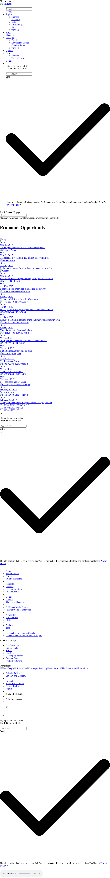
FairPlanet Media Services (17, 607)
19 (10, 405)
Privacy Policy (12, 205)
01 (1, 405)
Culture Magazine (14, 578)
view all (15, 30)
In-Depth (10, 37)
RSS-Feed (10, 620)
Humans (15, 17)
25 (23, 405)
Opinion (9, 50)
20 (12, 405)
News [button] (8, 53)
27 (27, 405)
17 (5, 405)
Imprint (9, 688)
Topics (9, 14)
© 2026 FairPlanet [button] (14, 694)
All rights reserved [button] (14, 699)
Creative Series (18, 45)
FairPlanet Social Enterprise (18, 609)
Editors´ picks (12, 648)
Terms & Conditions (15, 683)
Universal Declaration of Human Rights (24, 635)
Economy (15, 19)
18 (7, 405)
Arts (13, 27)
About (8, 11)
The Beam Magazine (15, 602)
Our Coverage (12, 645)
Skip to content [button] (7, 1)
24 (21, 405)
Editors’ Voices (12, 573)
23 (19, 405)
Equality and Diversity (16, 676)
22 (16, 405)
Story (8, 32)
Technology (16, 24)
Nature (14, 22)
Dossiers (15, 40)
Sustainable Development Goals (20, 633)
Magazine (10, 35)
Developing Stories (20, 42)
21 (14, 405)
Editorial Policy (13, 673)
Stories (9, 576)
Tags (8, 628)
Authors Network (14, 661)
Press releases (17, 58)
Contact (9, 681)
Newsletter (16, 55)
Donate (9, 61)
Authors (9, 625)
